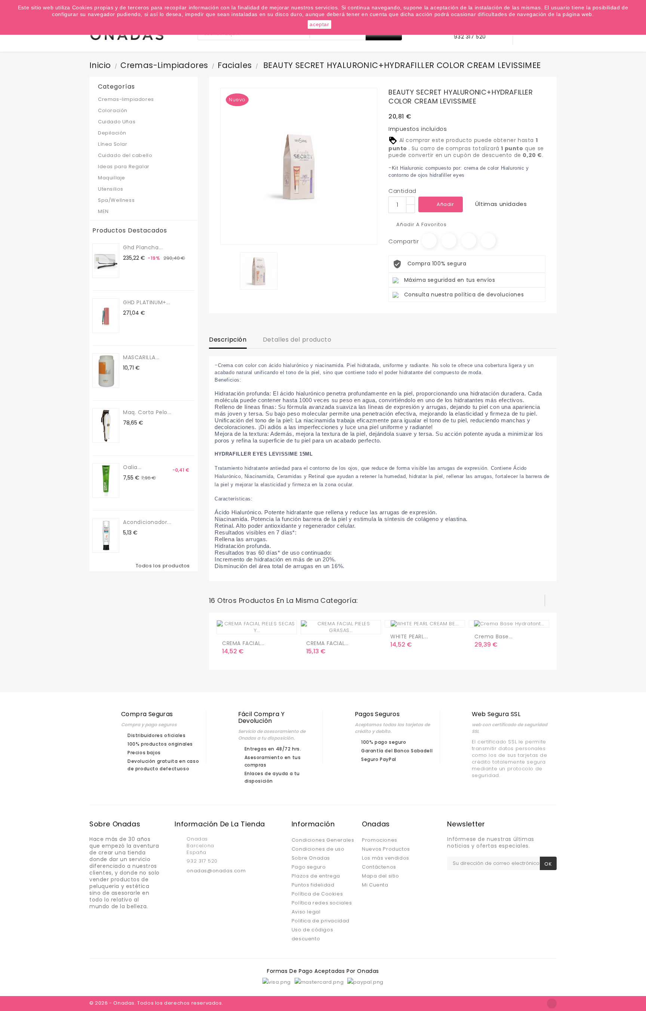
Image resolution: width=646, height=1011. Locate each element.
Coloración (142, 110)
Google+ (468, 240)
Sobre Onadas (311, 857)
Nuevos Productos (386, 849)
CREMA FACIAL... (243, 643)
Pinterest (488, 240)
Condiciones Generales (323, 840)
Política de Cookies (317, 893)
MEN (142, 211)
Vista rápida (259, 625)
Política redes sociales (322, 902)
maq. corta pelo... (147, 412)
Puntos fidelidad (313, 884)
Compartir (429, 240)
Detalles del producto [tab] (297, 339)
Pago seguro (309, 866)
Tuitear (449, 240)
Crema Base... (493, 636)
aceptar (319, 24)
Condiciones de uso (318, 849)
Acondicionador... (147, 522)
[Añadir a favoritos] (244, 625)
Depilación (112, 132)
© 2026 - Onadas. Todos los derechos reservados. (156, 1003)
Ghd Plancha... (143, 247)
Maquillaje (142, 177)
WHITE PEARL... (409, 636)
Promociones (379, 840)
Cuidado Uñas (142, 121)
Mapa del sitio (380, 875)
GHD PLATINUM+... (146, 302)
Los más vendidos (385, 857)
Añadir (445, 204)
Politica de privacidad (321, 920)
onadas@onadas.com (216, 870)
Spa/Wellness (142, 200)
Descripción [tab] (228, 339)
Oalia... (132, 467)
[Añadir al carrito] (229, 625)
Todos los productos (165, 565)
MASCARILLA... (141, 357)
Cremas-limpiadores (142, 99)
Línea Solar (112, 144)
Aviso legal (306, 911)
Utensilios (142, 188)
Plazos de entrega (316, 875)
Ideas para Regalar (124, 166)
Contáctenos (379, 866)
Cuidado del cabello (142, 155)
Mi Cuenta (375, 884)
